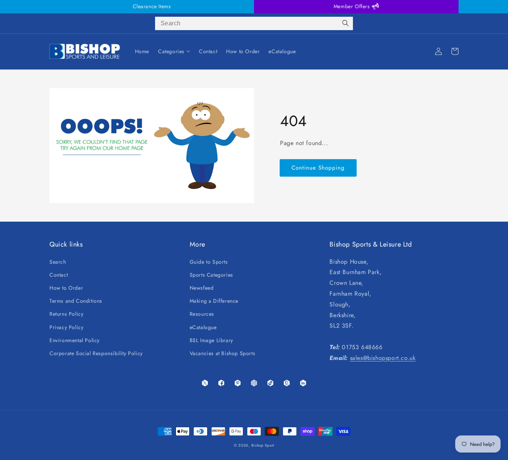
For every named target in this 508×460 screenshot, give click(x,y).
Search (57, 262)
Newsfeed (202, 288)
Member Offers (353, 6)
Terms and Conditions (75, 301)
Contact (58, 275)
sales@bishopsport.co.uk (383, 358)
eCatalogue (203, 327)
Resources (202, 314)
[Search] (345, 23)
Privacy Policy (66, 327)
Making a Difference (214, 301)
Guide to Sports (209, 262)
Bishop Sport (262, 445)
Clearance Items (152, 6)
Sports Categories (211, 275)
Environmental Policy (74, 340)
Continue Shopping (318, 168)
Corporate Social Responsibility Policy (96, 353)
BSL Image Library (211, 340)
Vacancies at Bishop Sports (222, 353)
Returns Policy (66, 314)
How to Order (66, 288)
